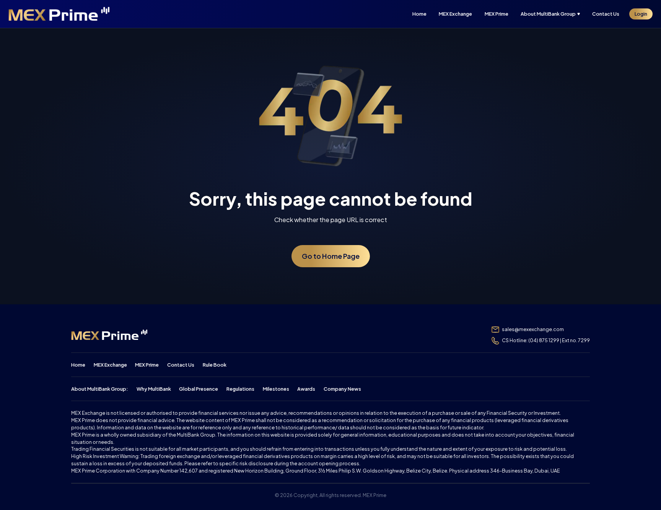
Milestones (276, 389)
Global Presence (198, 389)
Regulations (240, 389)
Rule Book (214, 365)
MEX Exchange (110, 365)
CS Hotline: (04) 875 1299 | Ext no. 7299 (546, 340)
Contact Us (180, 365)
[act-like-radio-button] (553, 14)
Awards (306, 389)
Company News (342, 389)
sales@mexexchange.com (533, 329)
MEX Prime (147, 365)
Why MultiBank (154, 389)
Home (78, 365)
